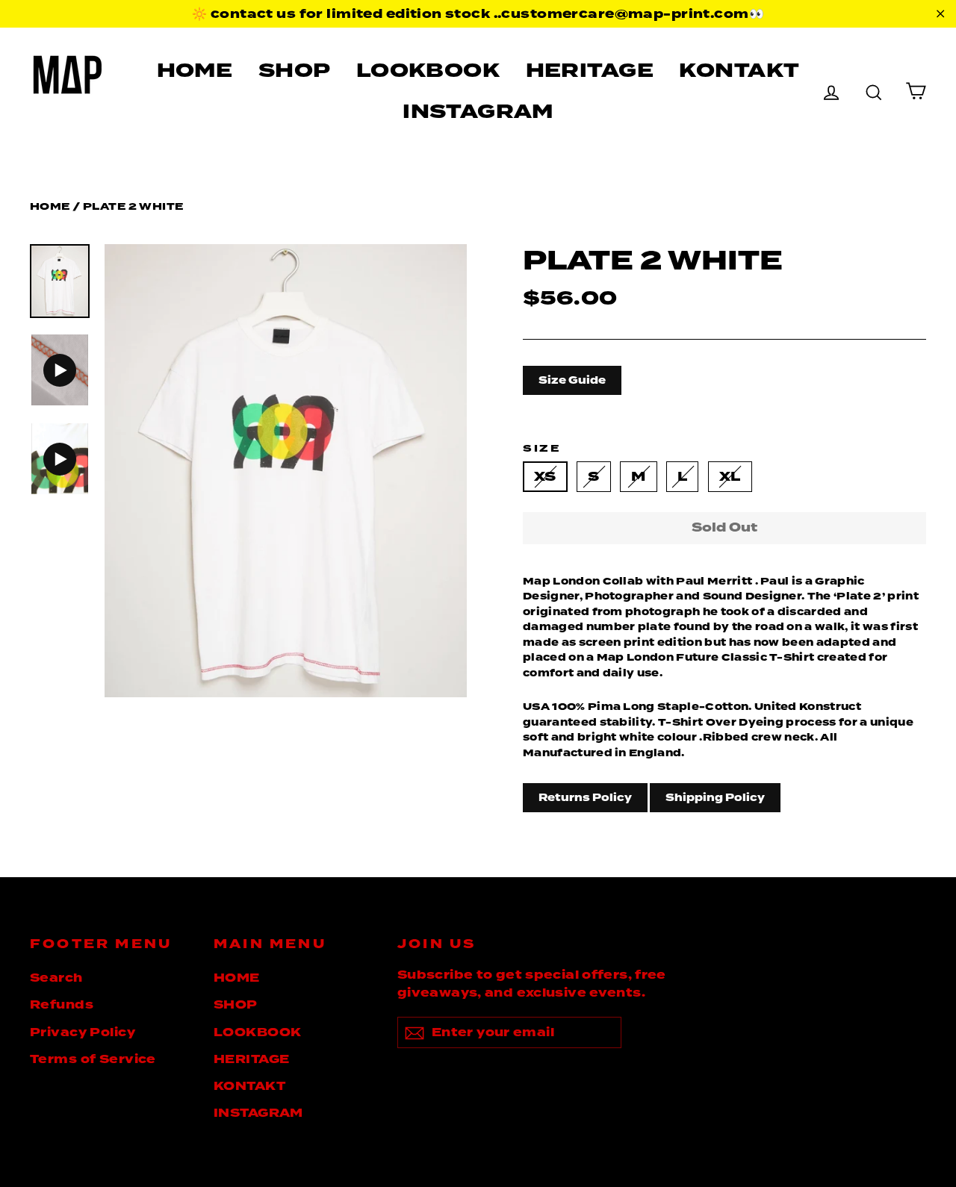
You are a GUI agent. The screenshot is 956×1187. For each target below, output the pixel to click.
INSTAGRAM (478, 111)
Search (56, 978)
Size (541, 448)
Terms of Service (93, 1059)
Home (50, 206)
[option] (286, 470)
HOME (195, 70)
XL (730, 476)
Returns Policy (585, 797)
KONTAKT (739, 70)
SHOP (294, 70)
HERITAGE (590, 70)
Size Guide (572, 380)
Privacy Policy (82, 1032)
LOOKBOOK (428, 70)
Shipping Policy (715, 797)
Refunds (61, 1005)
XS (545, 476)
